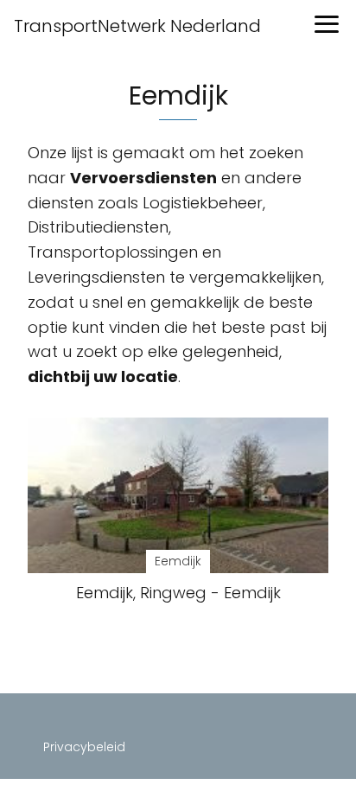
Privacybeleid (84, 747)
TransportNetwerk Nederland (137, 26)
